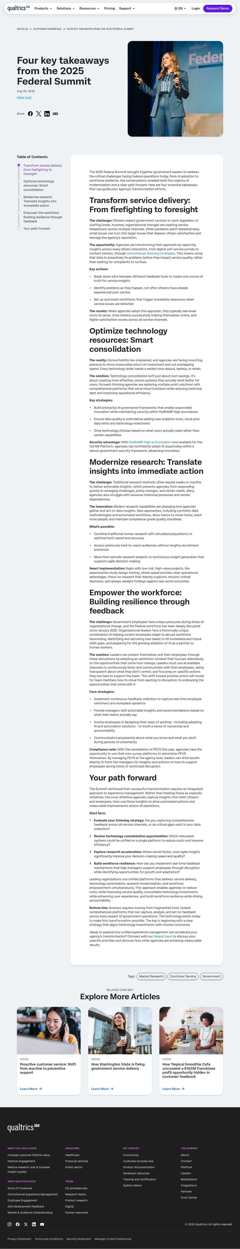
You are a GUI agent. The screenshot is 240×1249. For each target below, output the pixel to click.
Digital (69, 1206)
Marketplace (189, 1179)
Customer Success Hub (138, 1161)
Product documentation (139, 1167)
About (185, 1155)
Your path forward (37, 229)
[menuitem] (43, 8)
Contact (186, 1161)
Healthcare (72, 1155)
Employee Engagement (22, 1200)
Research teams (75, 1194)
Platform (186, 1167)
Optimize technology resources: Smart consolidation (39, 186)
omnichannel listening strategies (151, 253)
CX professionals (76, 1188)
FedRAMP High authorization (150, 442)
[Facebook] (18, 1224)
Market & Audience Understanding (30, 1212)
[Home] (19, 8)
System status (132, 1185)
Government (211, 976)
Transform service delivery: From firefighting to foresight (43, 170)
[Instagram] (9, 1224)
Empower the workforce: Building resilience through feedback (43, 217)
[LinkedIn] (34, 1224)
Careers (186, 1173)
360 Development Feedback (26, 1206)
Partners (186, 1191)
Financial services (76, 1161)
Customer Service (183, 976)
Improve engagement (21, 1161)
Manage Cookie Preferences (113, 1238)
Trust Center (189, 1197)
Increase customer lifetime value (29, 1155)
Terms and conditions (49, 1238)
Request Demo (218, 8)
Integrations (189, 1185)
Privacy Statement (19, 1238)
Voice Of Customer (20, 1188)
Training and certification (139, 1179)
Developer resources (136, 1173)
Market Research (151, 976)
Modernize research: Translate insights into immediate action (40, 201)
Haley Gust (24, 97)
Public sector (73, 1167)
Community (130, 1155)
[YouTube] (42, 1224)
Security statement (78, 1238)
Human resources (76, 1212)
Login (196, 8)
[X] (26, 1224)
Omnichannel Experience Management (33, 1194)
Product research (76, 1200)
